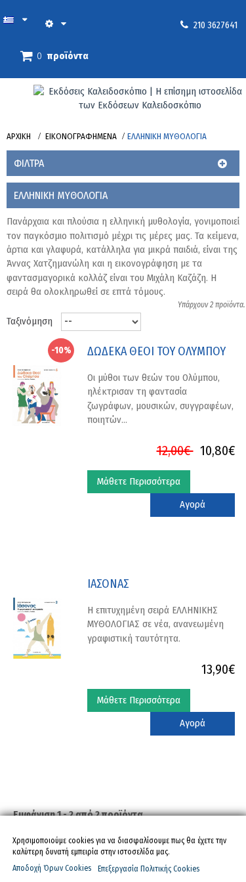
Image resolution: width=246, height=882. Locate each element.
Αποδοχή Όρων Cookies (51, 868)
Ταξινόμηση (29, 321)
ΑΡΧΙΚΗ (19, 136)
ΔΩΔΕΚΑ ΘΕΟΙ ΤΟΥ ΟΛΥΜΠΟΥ (156, 352)
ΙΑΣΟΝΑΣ (108, 584)
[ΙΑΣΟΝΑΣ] (37, 627)
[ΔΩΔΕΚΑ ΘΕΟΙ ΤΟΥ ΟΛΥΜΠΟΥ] (37, 395)
